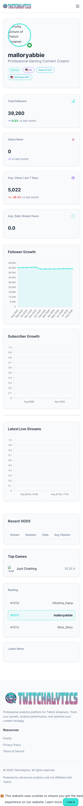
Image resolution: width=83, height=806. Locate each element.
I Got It (70, 802)
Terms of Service (13, 751)
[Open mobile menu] (77, 6)
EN (30, 70)
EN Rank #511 (22, 77)
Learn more (53, 802)
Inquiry (7, 738)
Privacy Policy (12, 744)
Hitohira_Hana (62, 603)
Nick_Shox (65, 627)
